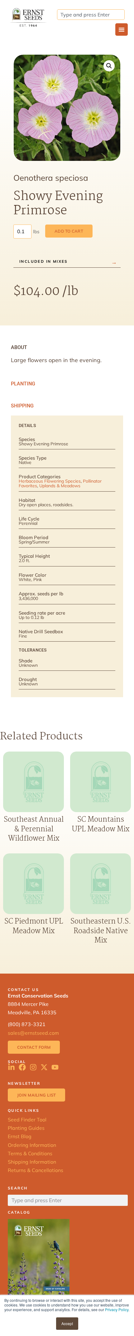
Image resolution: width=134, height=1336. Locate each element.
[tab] (67, 347)
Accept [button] (67, 1323)
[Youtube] (55, 1067)
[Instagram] (33, 1067)
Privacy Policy (116, 1309)
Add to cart (69, 231)
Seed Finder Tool (27, 1119)
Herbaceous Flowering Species (50, 481)
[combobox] (91, 14)
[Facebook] (22, 1067)
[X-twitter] (44, 1067)
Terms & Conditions (30, 1153)
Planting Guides (26, 1128)
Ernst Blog (19, 1136)
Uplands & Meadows (59, 486)
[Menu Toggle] (121, 29)
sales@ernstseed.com (33, 1033)
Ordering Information (32, 1145)
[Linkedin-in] (11, 1067)
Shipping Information (32, 1162)
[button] (109, 65)
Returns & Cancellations (35, 1170)
